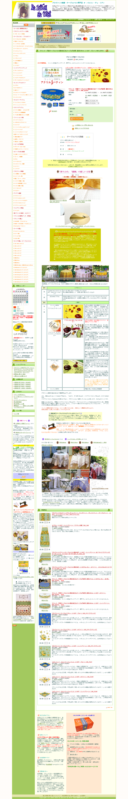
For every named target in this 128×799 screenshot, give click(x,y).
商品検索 (15, 23)
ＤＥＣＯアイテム (19, 107)
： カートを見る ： (58, 19)
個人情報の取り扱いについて (51, 795)
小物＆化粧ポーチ (18, 136)
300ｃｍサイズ (17, 250)
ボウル (15, 159)
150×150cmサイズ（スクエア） (21, 277)
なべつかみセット (18, 87)
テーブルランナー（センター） (21, 48)
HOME (37, 44)
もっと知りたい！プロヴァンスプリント (23, 397)
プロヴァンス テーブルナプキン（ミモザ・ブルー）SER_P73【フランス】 (74, 613)
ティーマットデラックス (19, 53)
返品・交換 (85, 23)
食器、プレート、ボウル (19, 178)
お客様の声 (19, 379)
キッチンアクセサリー (20, 82)
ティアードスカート (18, 119)
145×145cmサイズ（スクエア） (21, 274)
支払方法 (67, 23)
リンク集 (19, 410)
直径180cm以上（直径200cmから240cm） (23, 265)
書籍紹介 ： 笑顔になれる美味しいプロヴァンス (23, 406)
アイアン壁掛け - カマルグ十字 (21, 110)
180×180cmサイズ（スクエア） (21, 281)
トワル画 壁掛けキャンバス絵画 (21, 114)
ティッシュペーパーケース (20, 104)
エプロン (16, 85)
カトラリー (16, 166)
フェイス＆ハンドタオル (19, 102)
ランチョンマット (18, 51)
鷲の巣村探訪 (18, 402)
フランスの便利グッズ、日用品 (22, 216)
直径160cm (16, 257)
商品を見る (45, 564)
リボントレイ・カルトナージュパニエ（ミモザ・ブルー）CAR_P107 (72, 662)
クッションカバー (18, 72)
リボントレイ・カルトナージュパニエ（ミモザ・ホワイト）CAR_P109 (72, 677)
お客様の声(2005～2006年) (22, 386)
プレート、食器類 (18, 156)
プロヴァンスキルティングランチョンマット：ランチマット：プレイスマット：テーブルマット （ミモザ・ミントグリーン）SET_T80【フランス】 (81, 513)
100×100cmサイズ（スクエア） (21, 269)
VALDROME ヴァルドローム (20, 221)
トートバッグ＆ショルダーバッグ (21, 127)
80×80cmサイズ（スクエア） (21, 267)
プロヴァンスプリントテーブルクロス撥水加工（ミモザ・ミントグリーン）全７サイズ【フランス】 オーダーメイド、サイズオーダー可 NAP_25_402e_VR (81, 553)
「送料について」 (45, 743)
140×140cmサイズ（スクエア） (21, 272)
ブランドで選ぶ (18, 218)
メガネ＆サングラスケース (20, 122)
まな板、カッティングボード (20, 154)
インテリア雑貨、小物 (19, 181)
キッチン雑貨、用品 (18, 185)
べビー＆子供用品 (19, 144)
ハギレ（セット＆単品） (19, 33)
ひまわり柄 (16, 238)
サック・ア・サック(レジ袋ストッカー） (23, 94)
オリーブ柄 (16, 233)
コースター (16, 65)
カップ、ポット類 (18, 176)
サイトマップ (110, 19)
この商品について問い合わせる (84, 125)
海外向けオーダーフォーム (23, 432)
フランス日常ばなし (20, 394)
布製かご (16, 63)
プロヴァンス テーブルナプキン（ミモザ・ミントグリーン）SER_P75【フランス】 (76, 646)
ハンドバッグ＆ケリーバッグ (20, 131)
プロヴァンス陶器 (19, 171)
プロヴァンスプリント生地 (21, 31)
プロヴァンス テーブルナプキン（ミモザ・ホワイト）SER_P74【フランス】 (74, 629)
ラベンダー (16, 210)
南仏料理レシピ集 (19, 404)
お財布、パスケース (18, 139)
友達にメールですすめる (82, 128)
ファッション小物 (19, 117)
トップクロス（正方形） (19, 43)
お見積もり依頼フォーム (22, 423)
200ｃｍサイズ (17, 246)
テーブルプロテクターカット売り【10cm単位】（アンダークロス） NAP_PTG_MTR (75, 226)
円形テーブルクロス (18, 41)
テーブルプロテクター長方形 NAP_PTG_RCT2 (58, 201)
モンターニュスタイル (19, 231)
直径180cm (16, 262)
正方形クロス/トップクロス (51, 502)
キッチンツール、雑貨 (19, 163)
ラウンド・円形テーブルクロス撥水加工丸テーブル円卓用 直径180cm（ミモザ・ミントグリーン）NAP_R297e (81, 603)
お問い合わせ (98, 19)
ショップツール (20, 364)
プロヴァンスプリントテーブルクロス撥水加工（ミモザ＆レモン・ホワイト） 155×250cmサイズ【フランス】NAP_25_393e (82, 567)
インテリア (16, 168)
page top (110, 707)
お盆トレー (16, 90)
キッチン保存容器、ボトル (20, 183)
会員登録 (49, 764)
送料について (76, 23)
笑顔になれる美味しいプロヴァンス (23, 618)
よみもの (19, 391)
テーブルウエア (17, 161)
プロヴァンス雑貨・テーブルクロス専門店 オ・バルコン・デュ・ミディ (78, 3)
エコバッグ (16, 124)
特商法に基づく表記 (20, 374)
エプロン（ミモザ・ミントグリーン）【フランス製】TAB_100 (70, 525)
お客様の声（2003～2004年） (23, 388)
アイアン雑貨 (17, 193)
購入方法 (60, 23)
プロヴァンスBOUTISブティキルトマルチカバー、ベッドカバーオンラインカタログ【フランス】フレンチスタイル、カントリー (24, 370)
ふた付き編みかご (18, 60)
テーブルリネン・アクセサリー (22, 36)
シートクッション (18, 75)
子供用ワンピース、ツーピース (21, 149)
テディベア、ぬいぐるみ (19, 146)
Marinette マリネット (19, 226)
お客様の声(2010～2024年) (22, 382)
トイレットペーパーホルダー (20, 200)
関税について (94, 23)
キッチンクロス (17, 97)
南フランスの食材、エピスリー (22, 213)
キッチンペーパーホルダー (20, 92)
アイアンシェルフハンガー (20, 205)
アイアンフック (17, 195)
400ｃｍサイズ (17, 255)
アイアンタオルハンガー (19, 198)
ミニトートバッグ (18, 129)
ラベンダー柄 (17, 236)
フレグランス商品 (19, 208)
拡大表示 (54, 111)
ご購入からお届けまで (20, 376)
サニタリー (16, 190)
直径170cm (16, 260)
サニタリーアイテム (19, 100)
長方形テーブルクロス (51, 439)
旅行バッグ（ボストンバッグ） (21, 134)
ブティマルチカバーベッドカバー (21, 80)
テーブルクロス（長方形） (20, 39)
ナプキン (16, 55)
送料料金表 (61, 162)
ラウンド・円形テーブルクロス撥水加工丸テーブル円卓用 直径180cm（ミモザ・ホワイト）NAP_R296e (79, 593)
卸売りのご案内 (23, 551)
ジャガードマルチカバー (19, 77)
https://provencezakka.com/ (23, 577)
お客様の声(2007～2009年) (22, 384)
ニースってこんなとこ (20, 400)
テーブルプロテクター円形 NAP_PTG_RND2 (83, 201)
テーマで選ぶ (17, 228)
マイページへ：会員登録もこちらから (80, 19)
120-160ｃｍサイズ (19, 243)
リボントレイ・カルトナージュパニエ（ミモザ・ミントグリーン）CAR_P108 (74, 691)
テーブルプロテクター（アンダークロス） (23, 46)
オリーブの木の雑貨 (19, 151)
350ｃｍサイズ (17, 253)
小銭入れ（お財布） (18, 141)
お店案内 (82, 795)
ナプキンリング (17, 58)
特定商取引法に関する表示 (70, 795)
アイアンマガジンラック (19, 202)
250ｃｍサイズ (17, 248)
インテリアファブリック (20, 68)
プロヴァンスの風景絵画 (19, 112)
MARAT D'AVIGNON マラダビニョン (22, 223)
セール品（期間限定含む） (21, 28)
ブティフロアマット (18, 70)
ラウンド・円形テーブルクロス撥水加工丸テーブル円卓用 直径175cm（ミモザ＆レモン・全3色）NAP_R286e (81, 579)
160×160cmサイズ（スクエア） (21, 279)
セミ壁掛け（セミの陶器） (20, 173)
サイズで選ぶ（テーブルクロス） (23, 241)
